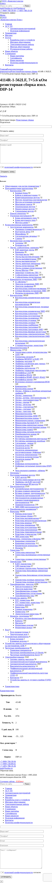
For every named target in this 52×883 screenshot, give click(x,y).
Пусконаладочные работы (21, 49)
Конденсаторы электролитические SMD (32, 336)
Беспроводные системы (20, 241)
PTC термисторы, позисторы (27, 602)
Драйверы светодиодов (25, 368)
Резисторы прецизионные (26, 530)
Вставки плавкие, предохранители (30, 493)
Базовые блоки (21, 193)
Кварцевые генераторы (25, 541)
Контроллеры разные (24, 389)
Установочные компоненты (17, 637)
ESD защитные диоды (24, 250)
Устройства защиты (18, 598)
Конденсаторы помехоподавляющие (30, 288)
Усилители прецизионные (26, 455)
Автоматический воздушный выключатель (28, 662)
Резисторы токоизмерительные (28, 532)
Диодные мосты (22, 254)
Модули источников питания (27, 202)
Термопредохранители (25, 505)
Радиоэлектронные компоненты (19, 225)
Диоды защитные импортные (28, 263)
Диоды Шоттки (22, 270)
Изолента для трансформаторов (28, 618)
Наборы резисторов (23, 514)
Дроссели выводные (24, 589)
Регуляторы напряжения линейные (30, 441)
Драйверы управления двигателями (30, 370)
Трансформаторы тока (24, 596)
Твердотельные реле (19, 634)
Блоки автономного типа (26, 218)
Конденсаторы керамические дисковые (32, 307)
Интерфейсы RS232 (23, 375)
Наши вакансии (17, 60)
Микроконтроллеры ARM (26, 416)
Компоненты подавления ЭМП (23, 279)
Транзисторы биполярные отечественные (33, 575)
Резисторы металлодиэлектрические (30, 520)
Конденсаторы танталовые (26, 327)
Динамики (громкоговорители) (28, 229)
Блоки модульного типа (25, 220)
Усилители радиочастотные (27, 457)
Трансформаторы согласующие (28, 593)
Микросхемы (15, 350)
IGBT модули (21, 477)
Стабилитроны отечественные (28, 277)
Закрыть (3, 176)
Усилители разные (23, 459)
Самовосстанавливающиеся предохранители (27, 501)
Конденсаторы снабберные (26, 325)
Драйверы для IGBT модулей (27, 482)
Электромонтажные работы (22, 44)
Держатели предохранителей (27, 495)
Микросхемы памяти (24, 429)
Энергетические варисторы (27, 614)
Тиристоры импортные (25, 552)
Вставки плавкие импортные (27, 491)
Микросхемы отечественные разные (30, 427)
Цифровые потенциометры (27, 464)
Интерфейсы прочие (24, 379)
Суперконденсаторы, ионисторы (29, 345)
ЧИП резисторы (22, 536)
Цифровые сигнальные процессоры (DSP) (33, 466)
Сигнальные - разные (24, 443)
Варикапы (19, 252)
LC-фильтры (20, 282)
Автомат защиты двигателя (22, 659)
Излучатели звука (22, 232)
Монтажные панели (23, 204)
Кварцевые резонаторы (25, 543)
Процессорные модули (25, 209)
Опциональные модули (25, 207)
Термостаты (20, 611)
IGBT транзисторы (23, 564)
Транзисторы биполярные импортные (31, 571)
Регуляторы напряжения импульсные (31, 439)
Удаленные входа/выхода (21, 216)
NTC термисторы (22, 600)
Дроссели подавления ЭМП (27, 284)
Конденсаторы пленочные (26, 313)
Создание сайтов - (11, 781)
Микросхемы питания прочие (28, 432)
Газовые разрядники (24, 609)
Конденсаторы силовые (25, 323)
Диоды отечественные (24, 266)
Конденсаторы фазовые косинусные (30, 332)
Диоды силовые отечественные (28, 268)
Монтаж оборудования (20, 47)
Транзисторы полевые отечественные (31, 582)
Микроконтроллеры (18, 348)
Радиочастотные (22, 436)
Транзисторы (15, 561)
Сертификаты (16, 58)
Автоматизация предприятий (22, 28)
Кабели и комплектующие (26, 195)
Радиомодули (21, 245)
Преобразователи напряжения (23, 509)
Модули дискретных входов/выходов (31, 200)
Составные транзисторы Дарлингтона (31, 568)
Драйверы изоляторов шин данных (30, 364)
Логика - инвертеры (23, 395)
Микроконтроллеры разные (27, 418)
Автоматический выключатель (23, 664)
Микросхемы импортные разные (29, 425)
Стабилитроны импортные (26, 275)
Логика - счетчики (23, 409)
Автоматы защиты (23, 605)
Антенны (19, 243)
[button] (6, 770)
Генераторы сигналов (24, 357)
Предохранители (17, 486)
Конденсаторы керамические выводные (32, 298)
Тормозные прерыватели (20, 650)
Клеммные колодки (18, 641)
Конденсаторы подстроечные (27, 316)
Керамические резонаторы (26, 546)
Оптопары (14, 473)
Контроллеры (16, 191)
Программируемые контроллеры (19, 188)
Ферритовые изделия (24, 625)
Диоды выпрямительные (25, 259)
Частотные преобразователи (17, 648)
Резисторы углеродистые (26, 534)
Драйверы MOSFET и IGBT (27, 359)
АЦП (17, 354)
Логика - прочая (22, 402)
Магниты (19, 623)
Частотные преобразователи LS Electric (27, 652)
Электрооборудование (14, 657)
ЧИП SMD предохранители (27, 507)
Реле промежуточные (19, 632)
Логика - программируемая (27, 400)
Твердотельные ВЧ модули (26, 484)
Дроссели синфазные (24, 286)
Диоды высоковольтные (25, 261)
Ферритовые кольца (23, 627)
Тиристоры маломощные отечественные (32, 555)
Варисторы (20, 607)
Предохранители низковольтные (29, 498)
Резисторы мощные (23, 523)
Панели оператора (18, 213)
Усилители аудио (22, 445)
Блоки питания (16, 639)
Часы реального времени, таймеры (30, 470)
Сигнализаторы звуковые (26, 236)
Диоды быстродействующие (27, 257)
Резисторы (15, 71)
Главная (3, 69)
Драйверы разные (22, 366)
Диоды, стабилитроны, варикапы (24, 247)
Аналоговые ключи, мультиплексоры (31, 352)
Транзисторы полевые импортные (30, 580)
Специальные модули (24, 211)
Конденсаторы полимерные (27, 318)
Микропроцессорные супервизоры (30, 420)
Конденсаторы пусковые (25, 320)
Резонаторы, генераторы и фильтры (25, 539)
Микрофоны (20, 234)
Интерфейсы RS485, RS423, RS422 (30, 377)
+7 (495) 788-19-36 (24, 10)
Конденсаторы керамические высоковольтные (27, 303)
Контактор (14, 677)
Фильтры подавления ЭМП (27, 293)
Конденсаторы (16, 295)
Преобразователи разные (26, 434)
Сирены (18, 238)
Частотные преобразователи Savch (25, 655)
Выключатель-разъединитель (22, 666)
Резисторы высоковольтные (27, 518)
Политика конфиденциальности (24, 63)
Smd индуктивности (24, 586)
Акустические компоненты (22, 227)
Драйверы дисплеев (23, 361)
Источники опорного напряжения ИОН (32, 382)
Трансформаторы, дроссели (22, 584)
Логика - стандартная (24, 407)
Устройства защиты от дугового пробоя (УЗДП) (30, 680)
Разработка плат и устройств (22, 40)
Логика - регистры (23, 404)
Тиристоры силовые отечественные (30, 559)
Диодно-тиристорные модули (28, 480)
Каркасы (19, 621)
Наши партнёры (17, 56)
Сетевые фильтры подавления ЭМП (30, 291)
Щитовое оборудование (20, 42)
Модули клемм (21, 222)
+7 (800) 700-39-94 (8, 10)
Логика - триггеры (23, 411)
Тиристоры (15, 550)
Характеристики (12, 686)
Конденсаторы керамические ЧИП (30, 311)
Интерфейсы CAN (23, 373)
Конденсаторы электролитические (30, 334)
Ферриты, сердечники (19, 616)
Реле (7, 630)
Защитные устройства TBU (27, 272)
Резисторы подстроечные (26, 527)
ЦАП (17, 461)
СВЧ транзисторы (23, 566)
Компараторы (21, 386)
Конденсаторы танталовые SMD (29, 329)
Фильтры (19, 548)
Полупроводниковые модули (22, 475)
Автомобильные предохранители (29, 489)
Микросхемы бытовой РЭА (27, 423)
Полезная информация (20, 31)
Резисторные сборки (28, 71)
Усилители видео (22, 448)
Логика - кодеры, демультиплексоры (30, 398)
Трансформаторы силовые (26, 591)
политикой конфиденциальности (18, 167)
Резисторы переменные (25, 525)
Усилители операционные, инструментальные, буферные (28, 451)
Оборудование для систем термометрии (22, 186)
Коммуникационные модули (27, 197)
